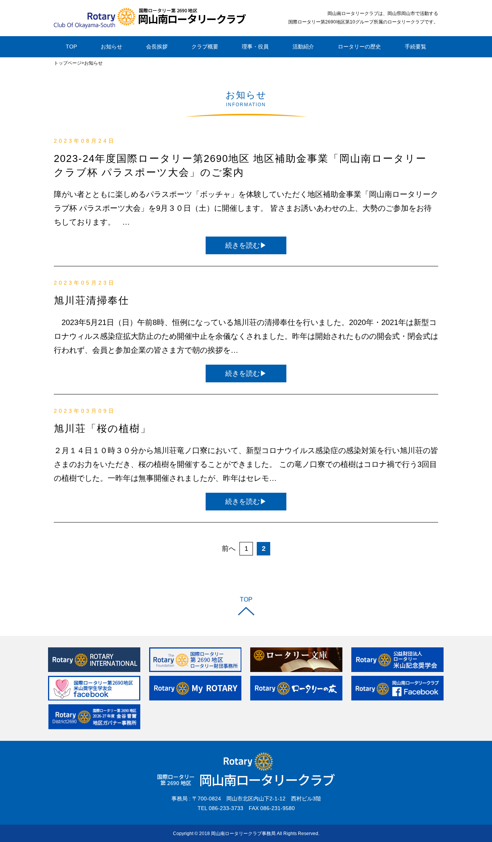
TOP (71, 46)
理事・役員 (255, 46)
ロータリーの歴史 (359, 46)
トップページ (67, 63)
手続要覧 (415, 46)
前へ (229, 548)
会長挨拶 (157, 46)
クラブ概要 (204, 46)
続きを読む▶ (246, 245)
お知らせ (111, 46)
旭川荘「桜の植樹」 (102, 428)
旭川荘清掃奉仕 (91, 300)
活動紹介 (303, 46)
